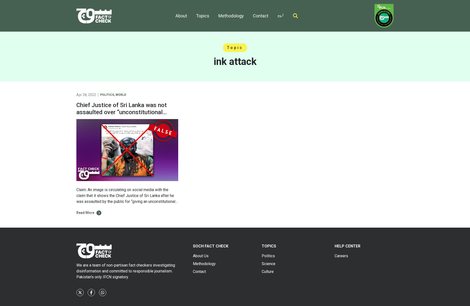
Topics (202, 15)
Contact (260, 15)
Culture (268, 271)
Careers (341, 256)
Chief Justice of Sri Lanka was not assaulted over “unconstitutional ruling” (121, 112)
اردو (280, 14)
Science (268, 263)
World (121, 95)
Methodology (231, 15)
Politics (107, 95)
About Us (201, 256)
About (181, 15)
